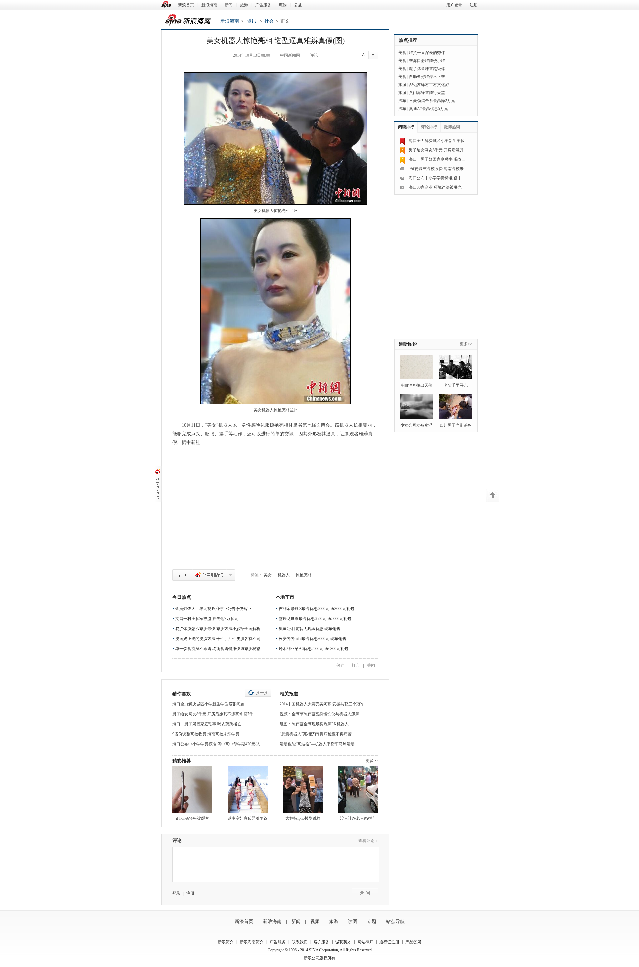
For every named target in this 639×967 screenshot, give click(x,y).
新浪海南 (209, 5)
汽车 (402, 100)
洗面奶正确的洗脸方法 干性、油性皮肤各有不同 (217, 638)
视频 (315, 921)
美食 (402, 52)
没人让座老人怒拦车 (358, 818)
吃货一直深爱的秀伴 (427, 52)
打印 (356, 665)
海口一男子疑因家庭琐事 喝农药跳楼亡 (206, 724)
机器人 (284, 575)
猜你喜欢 (181, 693)
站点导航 (395, 921)
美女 (268, 575)
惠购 (283, 5)
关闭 (371, 665)
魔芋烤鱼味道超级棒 (427, 68)
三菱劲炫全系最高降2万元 (432, 100)
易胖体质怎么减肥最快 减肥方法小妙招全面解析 (217, 628)
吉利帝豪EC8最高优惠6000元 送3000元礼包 (316, 608)
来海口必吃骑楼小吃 (427, 60)
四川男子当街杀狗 (456, 425)
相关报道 (289, 693)
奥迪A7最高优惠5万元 (428, 108)
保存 (340, 665)
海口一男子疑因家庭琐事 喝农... (437, 159)
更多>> (372, 760)
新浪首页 (186, 5)
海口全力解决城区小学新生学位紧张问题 (208, 704)
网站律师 (365, 942)
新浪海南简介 (252, 942)
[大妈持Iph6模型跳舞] (303, 789)
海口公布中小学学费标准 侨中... (437, 178)
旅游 (244, 5)
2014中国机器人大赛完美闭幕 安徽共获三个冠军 (322, 704)
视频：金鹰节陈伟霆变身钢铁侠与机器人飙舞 (319, 714)
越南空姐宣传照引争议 (248, 818)
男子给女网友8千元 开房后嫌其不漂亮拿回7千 (212, 714)
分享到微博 (209, 575)
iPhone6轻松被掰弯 (192, 818)
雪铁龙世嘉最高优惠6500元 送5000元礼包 (315, 618)
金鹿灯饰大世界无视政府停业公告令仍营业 (213, 608)
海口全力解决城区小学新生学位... (438, 140)
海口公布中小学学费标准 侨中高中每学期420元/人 (216, 744)
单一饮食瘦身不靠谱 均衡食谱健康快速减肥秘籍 (217, 648)
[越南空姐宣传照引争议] (248, 789)
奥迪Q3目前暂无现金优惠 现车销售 (309, 628)
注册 (474, 5)
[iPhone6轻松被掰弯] (192, 789)
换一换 (262, 692)
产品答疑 (413, 942)
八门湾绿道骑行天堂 (427, 92)
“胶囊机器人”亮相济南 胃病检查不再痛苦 (316, 734)
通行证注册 (389, 942)
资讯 (251, 21)
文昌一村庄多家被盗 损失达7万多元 (206, 618)
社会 (269, 21)
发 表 (365, 893)
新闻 (229, 5)
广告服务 (263, 5)
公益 (298, 5)
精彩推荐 (181, 760)
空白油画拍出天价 (416, 385)
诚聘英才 (343, 942)
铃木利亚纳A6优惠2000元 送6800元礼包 (313, 648)
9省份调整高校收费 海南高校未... (438, 168)
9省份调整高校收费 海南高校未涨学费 (205, 734)
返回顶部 (492, 495)
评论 (182, 575)
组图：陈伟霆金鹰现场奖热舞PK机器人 (314, 724)
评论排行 (429, 127)
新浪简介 (226, 942)
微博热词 (452, 127)
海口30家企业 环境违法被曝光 (435, 187)
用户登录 (454, 5)
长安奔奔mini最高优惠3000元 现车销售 (312, 638)
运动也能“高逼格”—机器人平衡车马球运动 (317, 744)
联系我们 (300, 942)
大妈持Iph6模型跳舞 (302, 818)
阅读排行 (406, 127)
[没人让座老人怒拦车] (358, 789)
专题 (371, 921)
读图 (352, 921)
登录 (176, 893)
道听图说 (408, 344)
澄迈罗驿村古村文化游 (429, 84)
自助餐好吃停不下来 (427, 76)
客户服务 (321, 942)
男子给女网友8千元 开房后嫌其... (438, 150)
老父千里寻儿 (456, 385)
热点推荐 (408, 40)
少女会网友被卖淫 (416, 425)
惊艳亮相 (304, 575)
